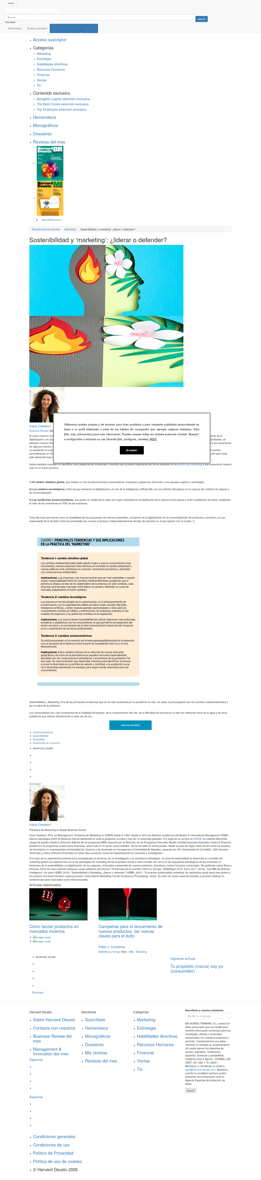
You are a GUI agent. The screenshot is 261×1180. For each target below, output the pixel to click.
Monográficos (45, 125)
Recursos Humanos (51, 69)
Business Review (38, 430)
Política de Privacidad (53, 1153)
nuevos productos (43, 732)
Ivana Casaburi (40, 426)
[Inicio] (106, 10)
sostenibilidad (40, 735)
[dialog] (131, 438)
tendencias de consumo (46, 743)
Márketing (44, 53)
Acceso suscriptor (37, 28)
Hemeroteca (15, 28)
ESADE (198, 838)
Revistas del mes (49, 142)
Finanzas (43, 74)
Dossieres (42, 133)
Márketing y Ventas (109, 951)
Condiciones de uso (51, 1144)
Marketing (146, 1019)
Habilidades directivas (52, 64)
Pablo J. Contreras (112, 946)
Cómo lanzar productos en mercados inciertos (54, 928)
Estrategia (44, 58)
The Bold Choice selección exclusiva (63, 104)
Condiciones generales (54, 1136)
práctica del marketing (189, 464)
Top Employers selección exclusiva (61, 109)
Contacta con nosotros (54, 1028)
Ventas (42, 80)
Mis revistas (96, 1052)
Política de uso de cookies (57, 1161)
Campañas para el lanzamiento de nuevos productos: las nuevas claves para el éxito (130, 931)
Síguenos (36, 1059)
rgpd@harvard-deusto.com (200, 1069)
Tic (39, 85)
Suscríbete (95, 1019)
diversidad (39, 739)
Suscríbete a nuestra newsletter (204, 1010)
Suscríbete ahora (51, 219)
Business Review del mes (52, 1038)
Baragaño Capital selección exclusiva (63, 98)
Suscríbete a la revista (65, 28)
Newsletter (89, 28)
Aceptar (131, 450)
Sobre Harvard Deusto (54, 1019)
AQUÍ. (153, 439)
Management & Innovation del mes (50, 1051)
